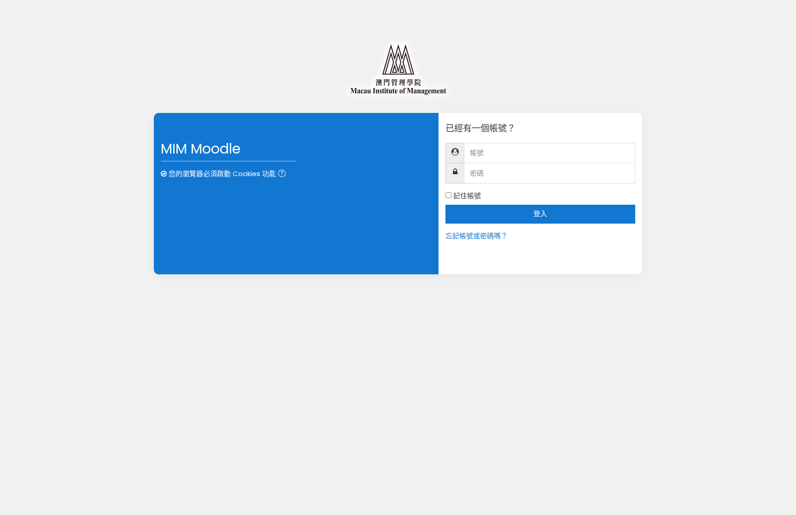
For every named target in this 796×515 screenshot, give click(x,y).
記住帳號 (467, 196)
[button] (284, 174)
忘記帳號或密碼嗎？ (476, 236)
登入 (540, 214)
